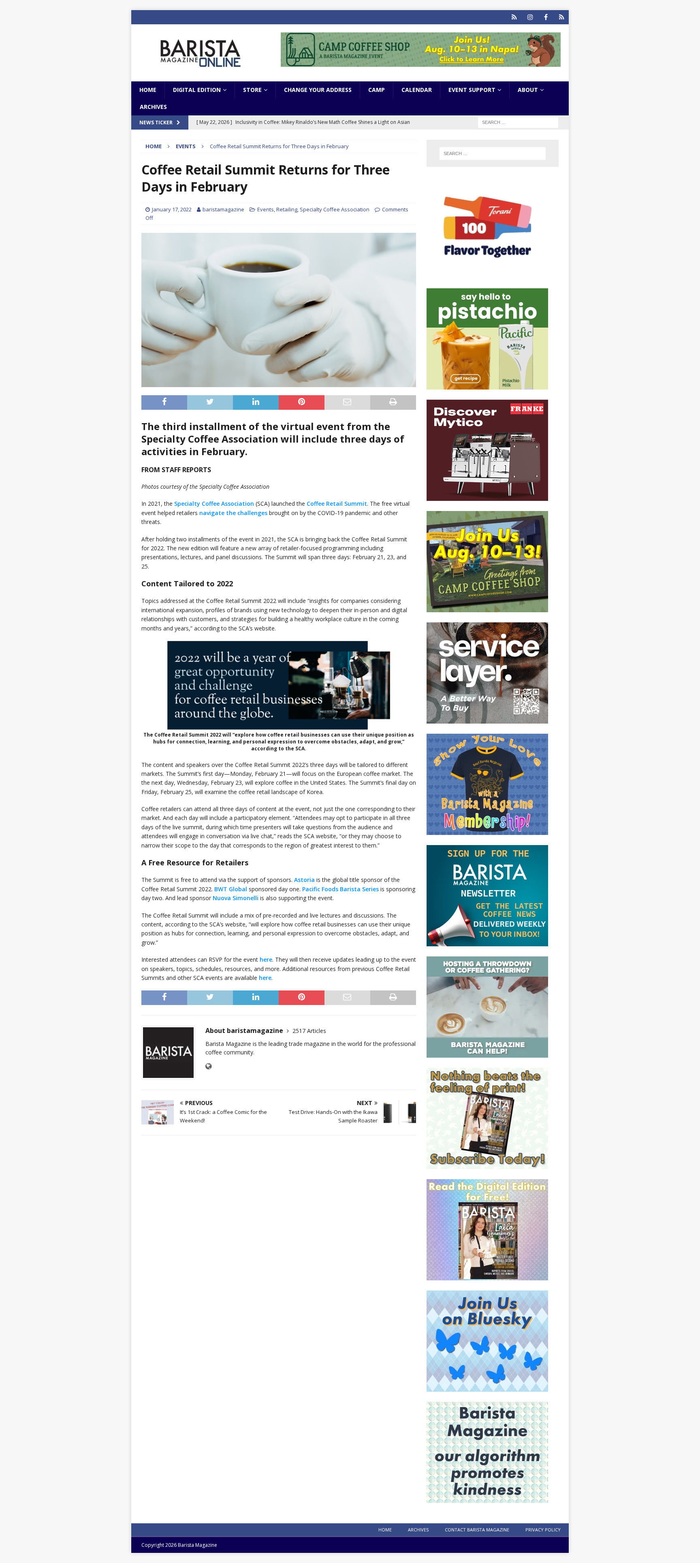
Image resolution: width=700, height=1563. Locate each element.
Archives (153, 107)
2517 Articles (309, 1031)
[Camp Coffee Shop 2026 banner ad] (421, 62)
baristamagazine (223, 209)
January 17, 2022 (172, 209)
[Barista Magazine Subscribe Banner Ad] (487, 1164)
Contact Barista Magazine (477, 1530)
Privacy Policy (543, 1530)
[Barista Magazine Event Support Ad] (487, 1053)
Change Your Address (318, 90)
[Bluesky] (514, 17)
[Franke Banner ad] (487, 496)
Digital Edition (197, 90)
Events (265, 209)
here (266, 959)
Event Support (471, 90)
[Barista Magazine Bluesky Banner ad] (487, 1387)
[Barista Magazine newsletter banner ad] (487, 941)
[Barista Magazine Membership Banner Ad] (487, 830)
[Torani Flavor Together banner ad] (487, 273)
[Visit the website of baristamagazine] (208, 1066)
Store (252, 90)
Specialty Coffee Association (334, 209)
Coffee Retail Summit (337, 503)
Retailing (286, 209)
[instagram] (530, 17)
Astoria (304, 880)
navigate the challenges (233, 513)
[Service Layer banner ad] (487, 719)
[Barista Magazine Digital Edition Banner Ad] (487, 1276)
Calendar (416, 90)
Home (147, 90)
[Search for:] (518, 122)
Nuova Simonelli (235, 898)
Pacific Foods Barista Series (340, 889)
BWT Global (230, 889)
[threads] (562, 17)
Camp (376, 90)
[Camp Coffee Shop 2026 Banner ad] (487, 607)
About (528, 90)
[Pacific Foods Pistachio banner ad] (487, 385)
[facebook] (546, 17)
